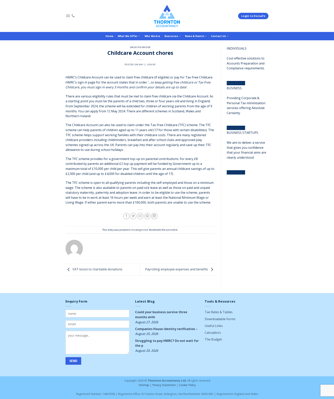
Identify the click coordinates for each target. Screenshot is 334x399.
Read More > (236, 83)
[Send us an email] (68, 16)
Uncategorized (140, 47)
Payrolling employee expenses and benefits (177, 269)
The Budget (213, 339)
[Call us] (73, 16)
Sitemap (144, 385)
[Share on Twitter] (133, 216)
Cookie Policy (187, 385)
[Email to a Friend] (140, 216)
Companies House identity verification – (166, 329)
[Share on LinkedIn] (154, 216)
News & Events (194, 36)
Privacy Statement (164, 385)
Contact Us (218, 36)
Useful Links (214, 326)
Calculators (213, 332)
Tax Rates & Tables (219, 312)
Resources (171, 36)
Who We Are (152, 36)
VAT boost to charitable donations (97, 269)
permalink (172, 229)
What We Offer (128, 36)
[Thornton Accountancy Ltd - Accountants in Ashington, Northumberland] (167, 16)
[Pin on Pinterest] (147, 216)
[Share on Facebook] (126, 216)
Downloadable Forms (220, 319)
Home (109, 36)
